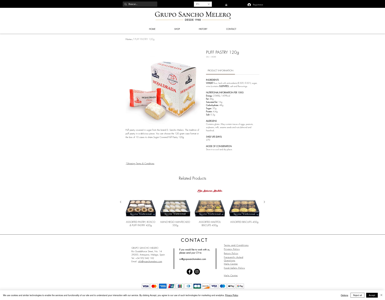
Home (129, 39)
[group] (192, 208)
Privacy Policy (231, 295)
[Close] (381, 295)
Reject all (357, 295)
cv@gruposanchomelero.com (192, 259)
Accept (372, 295)
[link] (226, 4)
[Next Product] (264, 202)
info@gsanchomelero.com (150, 261)
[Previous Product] (120, 202)
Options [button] (344, 295)
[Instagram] (197, 272)
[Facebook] (189, 272)
